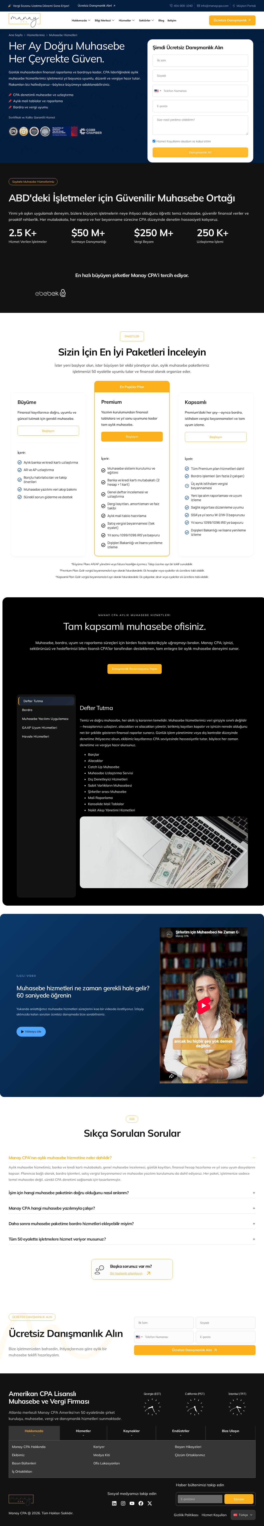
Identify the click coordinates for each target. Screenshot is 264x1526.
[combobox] (157, 91)
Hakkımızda (79, 20)
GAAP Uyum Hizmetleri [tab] (39, 728)
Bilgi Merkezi (103, 20)
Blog (161, 20)
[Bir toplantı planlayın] (148, 1273)
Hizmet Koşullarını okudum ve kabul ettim (183, 141)
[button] (132, 336)
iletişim (171, 20)
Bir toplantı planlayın (126, 1273)
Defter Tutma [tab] (33, 701)
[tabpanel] (164, 796)
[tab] (34, 1433)
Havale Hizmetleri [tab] (35, 736)
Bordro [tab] (27, 710)
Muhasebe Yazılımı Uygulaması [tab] (45, 719)
